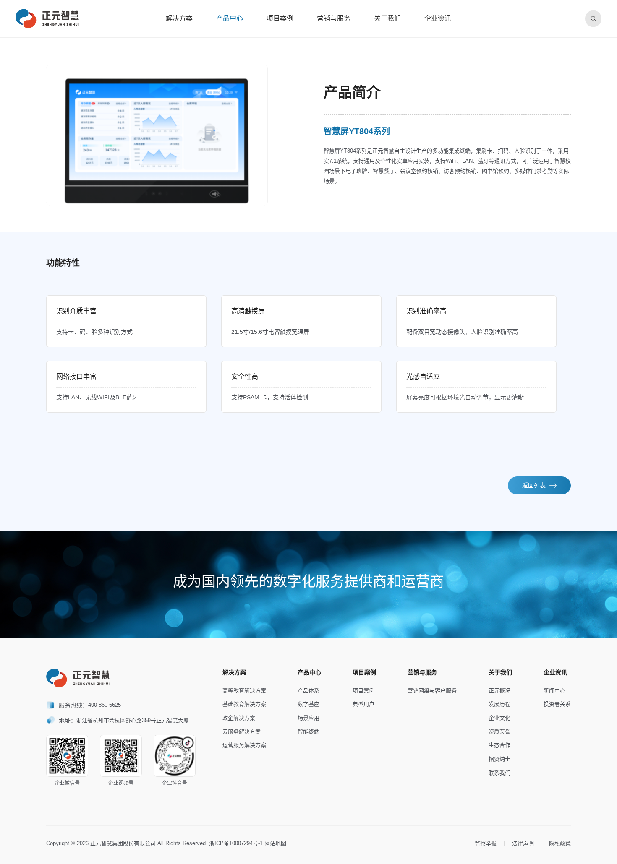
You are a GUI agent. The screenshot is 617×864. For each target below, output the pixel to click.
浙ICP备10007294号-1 (236, 843)
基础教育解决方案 (244, 704)
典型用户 (363, 704)
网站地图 (275, 843)
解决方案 (179, 18)
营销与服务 (333, 18)
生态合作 (499, 745)
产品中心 (229, 18)
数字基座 (308, 704)
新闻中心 (554, 690)
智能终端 (308, 732)
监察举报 (486, 843)
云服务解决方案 (241, 732)
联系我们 (499, 773)
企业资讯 (437, 18)
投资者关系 (557, 704)
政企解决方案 (238, 718)
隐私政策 (560, 843)
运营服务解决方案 (244, 745)
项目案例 (280, 18)
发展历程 (499, 704)
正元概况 (499, 690)
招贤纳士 (499, 759)
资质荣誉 (499, 732)
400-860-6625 (104, 705)
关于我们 (387, 18)
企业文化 (499, 718)
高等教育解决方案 (244, 690)
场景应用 (308, 718)
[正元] (47, 18)
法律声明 (523, 843)
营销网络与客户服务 (432, 690)
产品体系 (308, 690)
